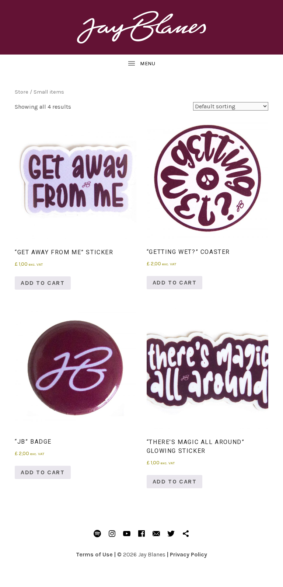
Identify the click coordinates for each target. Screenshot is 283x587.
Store (21, 92)
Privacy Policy (188, 554)
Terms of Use (94, 554)
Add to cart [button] (43, 282)
